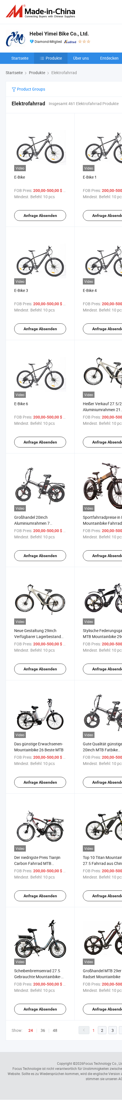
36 (43, 1030)
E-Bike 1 (90, 177)
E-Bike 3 (21, 290)
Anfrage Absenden (40, 215)
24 (30, 1030)
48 (55, 1030)
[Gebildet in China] (41, 11)
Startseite (19, 58)
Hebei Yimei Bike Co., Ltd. (59, 34)
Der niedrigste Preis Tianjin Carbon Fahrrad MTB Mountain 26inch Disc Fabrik (39, 863)
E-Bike (19, 177)
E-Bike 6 (21, 403)
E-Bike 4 (90, 290)
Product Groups (30, 89)
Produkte (54, 58)
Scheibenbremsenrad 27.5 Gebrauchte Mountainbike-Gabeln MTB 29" (37, 976)
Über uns (81, 58)
